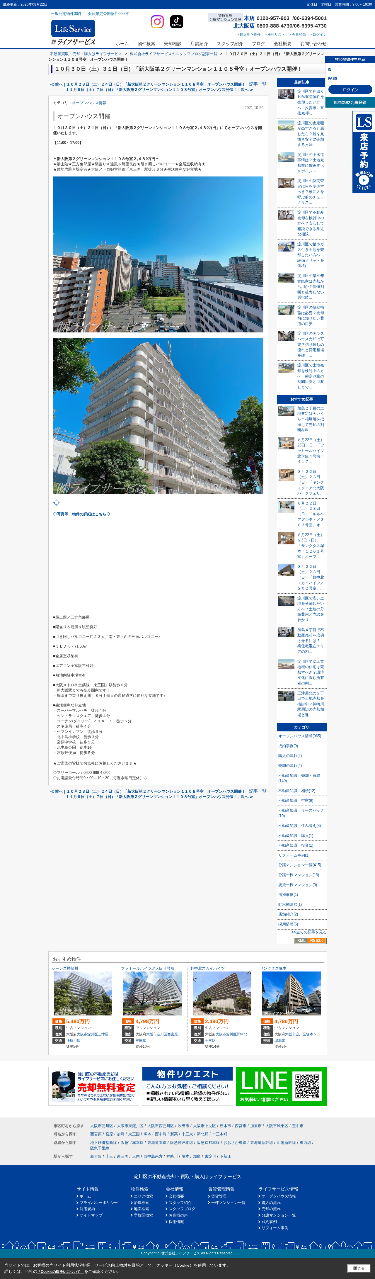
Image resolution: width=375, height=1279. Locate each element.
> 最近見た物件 (249, 35)
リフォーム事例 (275, 1228)
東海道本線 (156, 1142)
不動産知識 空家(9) (295, 800)
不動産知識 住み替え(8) (299, 825)
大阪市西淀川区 (160, 1126)
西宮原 (172, 1034)
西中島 (160, 1134)
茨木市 (225, 1126)
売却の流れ (271, 1209)
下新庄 (225, 1156)
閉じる (359, 1268)
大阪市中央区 (204, 1126)
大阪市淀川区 (87, 1034)
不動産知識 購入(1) (295, 835)
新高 (174, 1134)
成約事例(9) (288, 746)
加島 (121, 1134)
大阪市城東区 (276, 1126)
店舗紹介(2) (288, 914)
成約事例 (269, 1221)
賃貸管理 (218, 1196)
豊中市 (298, 1126)
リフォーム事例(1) (293, 855)
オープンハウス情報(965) (299, 736)
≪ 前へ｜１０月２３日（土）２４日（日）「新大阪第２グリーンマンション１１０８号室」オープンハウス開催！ (148, 84)
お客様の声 (178, 1215)
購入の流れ (271, 1202)
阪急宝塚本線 (132, 1142)
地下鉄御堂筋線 (103, 1142)
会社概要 (283, 43)
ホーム (122, 43)
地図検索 (141, 1209)
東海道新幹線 (261, 1142)
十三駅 (210, 1041)
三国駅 (141, 1041)
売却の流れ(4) (290, 765)
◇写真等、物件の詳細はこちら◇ (81, 514)
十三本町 (219, 1134)
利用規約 (87, 1209)
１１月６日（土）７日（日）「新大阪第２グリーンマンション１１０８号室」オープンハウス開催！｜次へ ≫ (159, 89)
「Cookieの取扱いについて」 (60, 1272)
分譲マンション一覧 (279, 1215)
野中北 (242, 1034)
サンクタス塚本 (273, 968)
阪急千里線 (99, 1148)
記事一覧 (258, 84)
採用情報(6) (288, 924)
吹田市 (183, 1126)
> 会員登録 (297, 35)
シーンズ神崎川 (65, 968)
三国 (136, 1156)
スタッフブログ (182, 1209)
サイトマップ (91, 1215)
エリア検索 (143, 1196)
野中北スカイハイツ (207, 968)
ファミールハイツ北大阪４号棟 (147, 968)
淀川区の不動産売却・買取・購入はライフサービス (187, 1176)
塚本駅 (280, 1041)
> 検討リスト (275, 35)
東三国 (134, 1134)
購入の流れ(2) (290, 755)
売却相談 (173, 43)
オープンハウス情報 (89, 103)
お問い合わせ (313, 43)
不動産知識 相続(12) (296, 791)
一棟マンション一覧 (228, 1202)
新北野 (202, 1134)
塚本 (309, 1034)
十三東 (187, 1134)
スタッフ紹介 (230, 43)
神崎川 (172, 1156)
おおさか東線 (235, 1142)
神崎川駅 (73, 1041)
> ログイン (318, 35)
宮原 (109, 1134)
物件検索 (146, 43)
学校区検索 (143, 1215)
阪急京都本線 (208, 1142)
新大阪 (96, 1156)
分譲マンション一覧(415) (299, 865)
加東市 (256, 1126)
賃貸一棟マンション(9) (297, 885)
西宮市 (240, 1126)
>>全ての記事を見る (309, 932)
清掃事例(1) (288, 894)
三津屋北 (105, 1034)
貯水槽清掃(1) (290, 904)
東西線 (305, 1142)
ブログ (258, 43)
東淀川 (210, 1156)
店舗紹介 (199, 43)
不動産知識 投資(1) (295, 845)
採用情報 (176, 1221)
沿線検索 (141, 1202)
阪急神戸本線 (181, 1142)
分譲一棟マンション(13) (298, 875)
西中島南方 (153, 1156)
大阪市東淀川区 (130, 1126)
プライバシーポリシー (99, 1202)
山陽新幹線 (286, 1142)
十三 (109, 1156)
